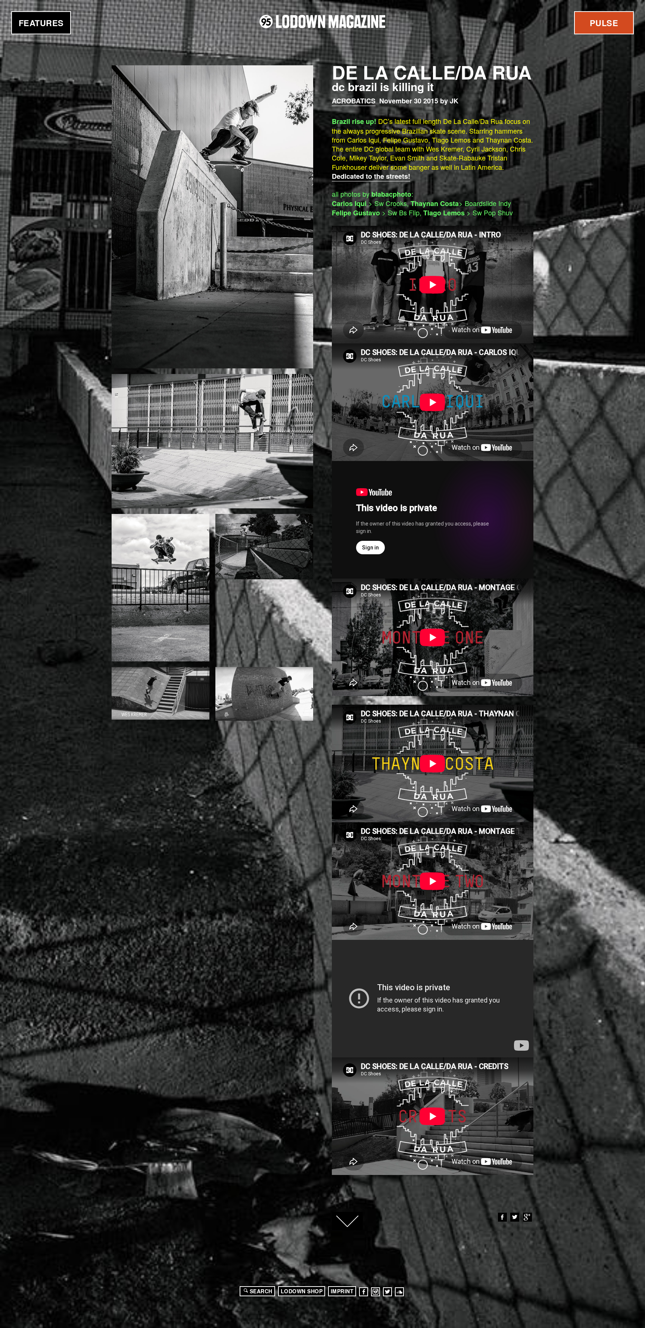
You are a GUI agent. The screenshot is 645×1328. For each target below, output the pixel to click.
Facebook (502, 1217)
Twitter (514, 1217)
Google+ (527, 1217)
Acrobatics (354, 101)
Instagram (375, 1291)
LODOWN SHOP (302, 1291)
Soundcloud (399, 1291)
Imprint (342, 1291)
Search (261, 1291)
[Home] (322, 21)
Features (41, 23)
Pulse (604, 23)
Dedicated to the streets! (371, 176)
